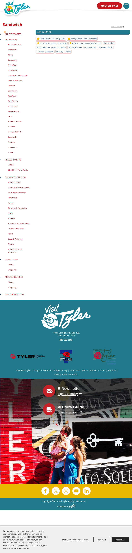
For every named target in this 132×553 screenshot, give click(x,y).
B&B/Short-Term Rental (18, 170)
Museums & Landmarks (18, 223)
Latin (10, 116)
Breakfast (12, 65)
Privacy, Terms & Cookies (66, 374)
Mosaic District (14, 132)
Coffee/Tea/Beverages (18, 75)
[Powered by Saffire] (72, 505)
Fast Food (12, 96)
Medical (11, 218)
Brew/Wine (12, 70)
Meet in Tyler (109, 5)
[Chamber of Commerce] (104, 357)
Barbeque (12, 60)
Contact (101, 370)
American (12, 49)
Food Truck (13, 106)
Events (85, 370)
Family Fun (12, 198)
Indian (10, 152)
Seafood (11, 142)
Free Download (68, 412)
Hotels (11, 165)
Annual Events (14, 182)
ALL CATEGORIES (13, 34)
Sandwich (12, 137)
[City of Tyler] (66, 357)
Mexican (11, 126)
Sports (11, 244)
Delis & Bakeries (15, 80)
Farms (11, 203)
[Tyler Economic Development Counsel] (27, 357)
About (93, 370)
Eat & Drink (11, 39)
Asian (10, 55)
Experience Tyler (23, 370)
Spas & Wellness (15, 239)
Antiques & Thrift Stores (18, 187)
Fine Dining (13, 101)
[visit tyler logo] (66, 316)
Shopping (12, 270)
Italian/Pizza (13, 111)
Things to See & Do (15, 177)
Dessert (11, 85)
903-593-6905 (66, 339)
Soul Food (12, 147)
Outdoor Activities (16, 228)
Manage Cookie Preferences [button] (75, 539)
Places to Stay (13, 159)
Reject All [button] (102, 539)
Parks (10, 234)
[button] (126, 6)
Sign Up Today (68, 394)
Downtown (12, 91)
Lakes (10, 213)
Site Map (112, 370)
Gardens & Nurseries (17, 208)
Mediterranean (14, 121)
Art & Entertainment (17, 192)
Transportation (14, 294)
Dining (11, 264)
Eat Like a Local (14, 44)
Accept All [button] (120, 539)
